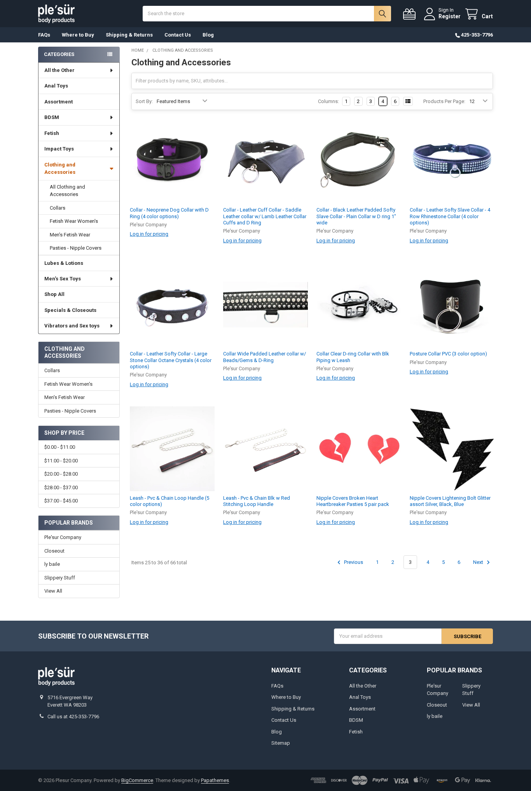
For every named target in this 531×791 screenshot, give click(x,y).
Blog (208, 35)
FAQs (44, 35)
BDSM (51, 117)
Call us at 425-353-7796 (73, 716)
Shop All (54, 294)
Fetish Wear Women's (74, 221)
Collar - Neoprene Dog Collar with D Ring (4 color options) (169, 213)
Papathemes (215, 780)
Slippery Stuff (59, 578)
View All (53, 591)
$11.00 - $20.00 (61, 461)
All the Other (59, 70)
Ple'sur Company (62, 537)
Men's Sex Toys (62, 279)
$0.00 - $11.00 (59, 447)
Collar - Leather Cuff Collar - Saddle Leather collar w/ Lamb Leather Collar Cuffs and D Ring (264, 216)
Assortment (58, 102)
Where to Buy (78, 35)
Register (449, 16)
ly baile (52, 564)
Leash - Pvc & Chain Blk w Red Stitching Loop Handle (256, 501)
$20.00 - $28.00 (61, 474)
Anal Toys (56, 86)
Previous (353, 562)
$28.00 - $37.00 (61, 487)
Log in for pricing (149, 234)
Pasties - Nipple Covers (75, 248)
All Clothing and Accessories (67, 191)
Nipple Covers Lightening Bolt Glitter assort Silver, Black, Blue (450, 501)
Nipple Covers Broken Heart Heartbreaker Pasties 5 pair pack (352, 501)
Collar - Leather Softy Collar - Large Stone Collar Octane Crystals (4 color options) (170, 360)
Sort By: (144, 101)
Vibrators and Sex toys (72, 326)
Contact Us (177, 35)
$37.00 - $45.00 (61, 501)
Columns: (328, 101)
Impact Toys (59, 149)
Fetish (51, 133)
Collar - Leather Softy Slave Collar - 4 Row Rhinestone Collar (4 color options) (450, 216)
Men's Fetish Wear (70, 235)
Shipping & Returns (129, 35)
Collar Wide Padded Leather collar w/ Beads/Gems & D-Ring (264, 357)
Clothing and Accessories (59, 168)
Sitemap (280, 743)
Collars (57, 208)
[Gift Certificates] (410, 14)
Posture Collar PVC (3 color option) (448, 354)
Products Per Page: (444, 101)
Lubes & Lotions (63, 263)
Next (478, 562)
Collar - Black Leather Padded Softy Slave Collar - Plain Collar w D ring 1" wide (356, 216)
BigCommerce (137, 780)
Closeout (54, 551)
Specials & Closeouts (70, 310)
